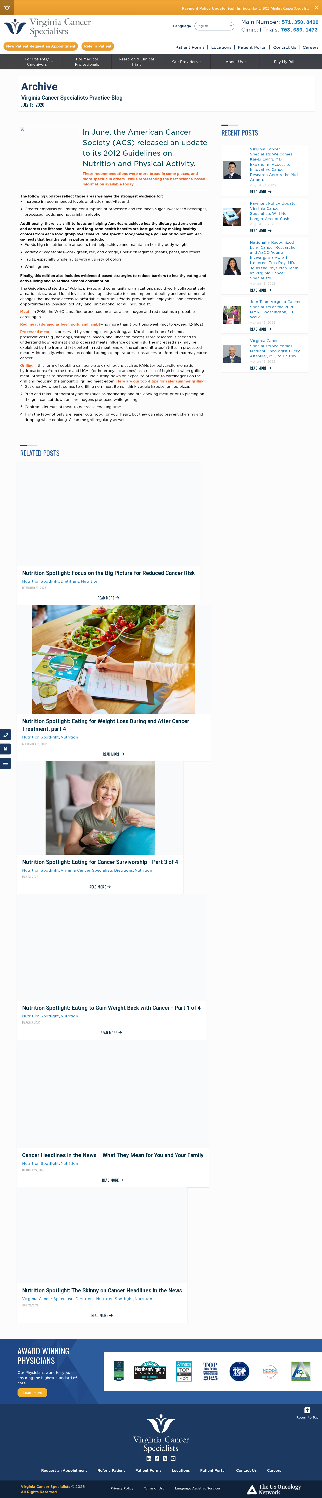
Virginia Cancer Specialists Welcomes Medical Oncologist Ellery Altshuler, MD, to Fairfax (275, 348)
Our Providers (185, 61)
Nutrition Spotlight (40, 581)
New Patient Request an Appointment (40, 46)
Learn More (32, 1392)
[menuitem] (37, 61)
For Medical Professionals (87, 62)
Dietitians (70, 581)
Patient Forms (190, 47)
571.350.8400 (300, 22)
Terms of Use (154, 1488)
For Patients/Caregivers (37, 62)
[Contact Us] (5, 734)
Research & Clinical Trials (136, 62)
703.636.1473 (299, 30)
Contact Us (284, 47)
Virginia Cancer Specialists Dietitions (97, 870)
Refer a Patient (97, 46)
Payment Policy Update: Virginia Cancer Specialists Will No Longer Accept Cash (273, 211)
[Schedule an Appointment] (5, 749)
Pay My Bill (284, 61)
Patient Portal (252, 47)
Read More (106, 598)
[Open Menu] (5, 763)
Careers (310, 47)
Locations (221, 47)
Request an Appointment (64, 1470)
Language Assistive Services (198, 1488)
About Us (234, 61)
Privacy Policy (122, 1488)
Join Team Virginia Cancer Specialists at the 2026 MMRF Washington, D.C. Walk (275, 309)
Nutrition (90, 581)
